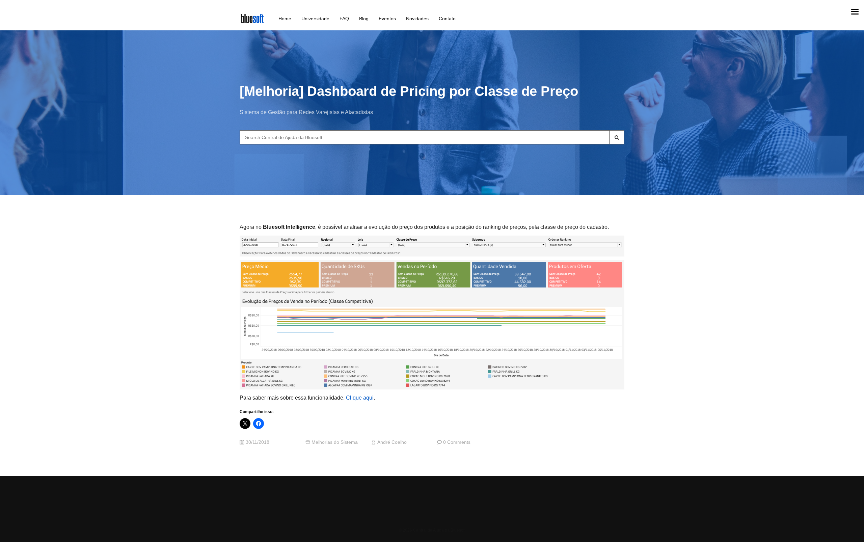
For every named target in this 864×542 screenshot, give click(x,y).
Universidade (315, 18)
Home (284, 18)
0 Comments (456, 442)
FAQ (344, 18)
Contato (447, 18)
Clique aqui (360, 398)
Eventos (387, 18)
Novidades (417, 18)
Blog (364, 18)
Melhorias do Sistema (335, 442)
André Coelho (392, 442)
